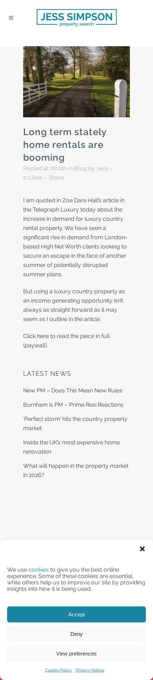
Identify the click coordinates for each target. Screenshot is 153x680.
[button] (142, 548)
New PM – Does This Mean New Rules (72, 390)
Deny (76, 634)
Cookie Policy (58, 670)
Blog (80, 168)
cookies (38, 569)
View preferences (76, 653)
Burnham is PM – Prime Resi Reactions (73, 404)
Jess (102, 168)
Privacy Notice (89, 670)
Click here (36, 336)
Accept (76, 614)
